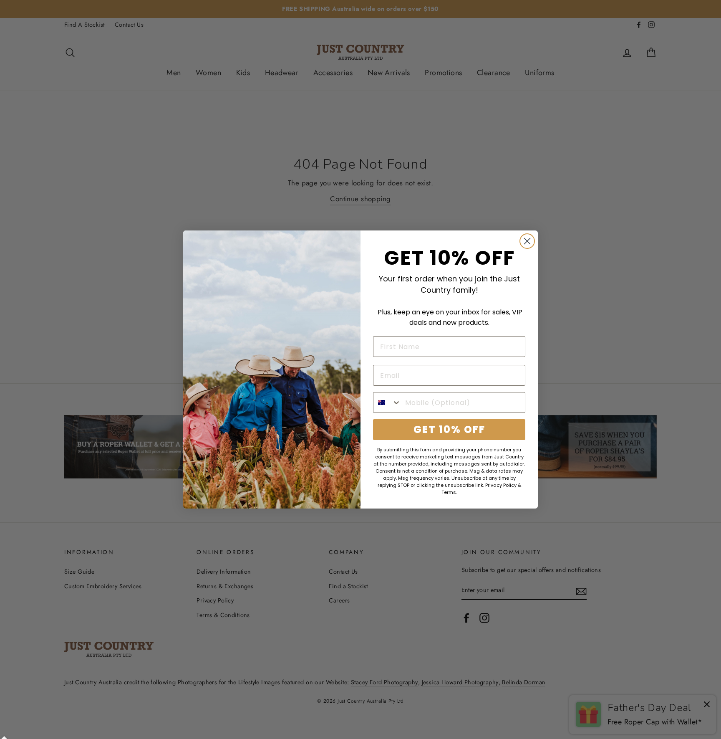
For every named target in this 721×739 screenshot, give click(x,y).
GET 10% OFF (449, 429)
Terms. (449, 492)
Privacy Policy (501, 485)
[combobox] (387, 402)
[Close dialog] (527, 241)
